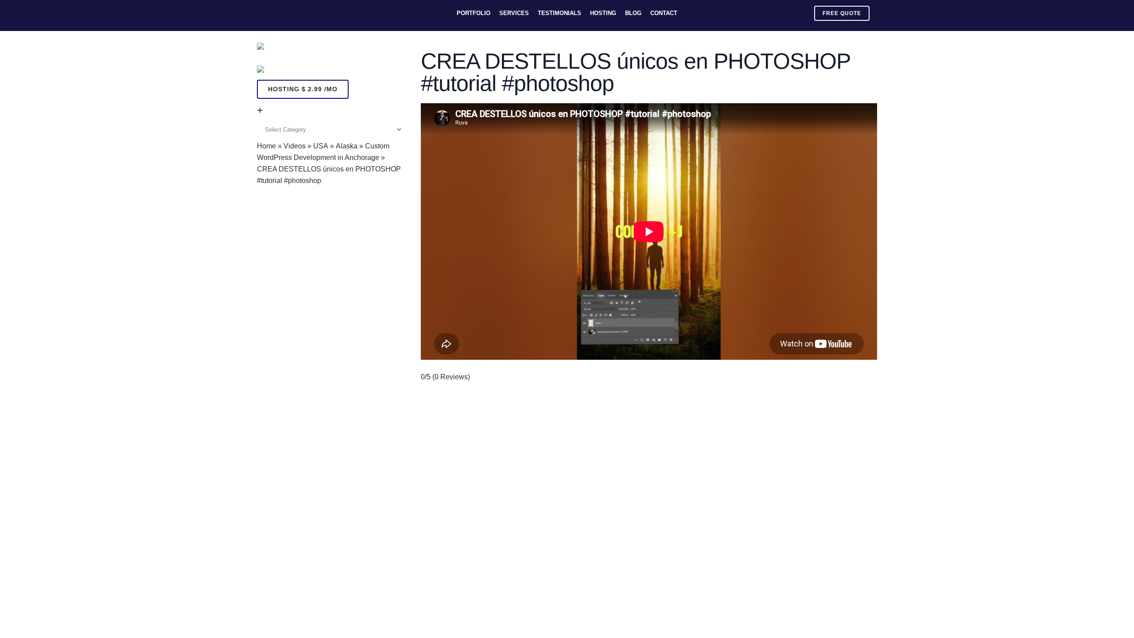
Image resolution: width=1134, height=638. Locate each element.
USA (320, 146)
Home (266, 146)
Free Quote (842, 13)
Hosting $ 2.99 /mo (303, 89)
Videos (295, 146)
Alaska (346, 146)
